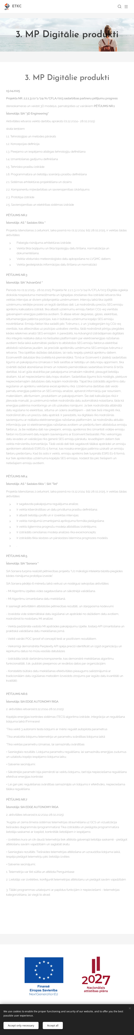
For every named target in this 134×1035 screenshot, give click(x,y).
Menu (126, 6)
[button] (119, 6)
